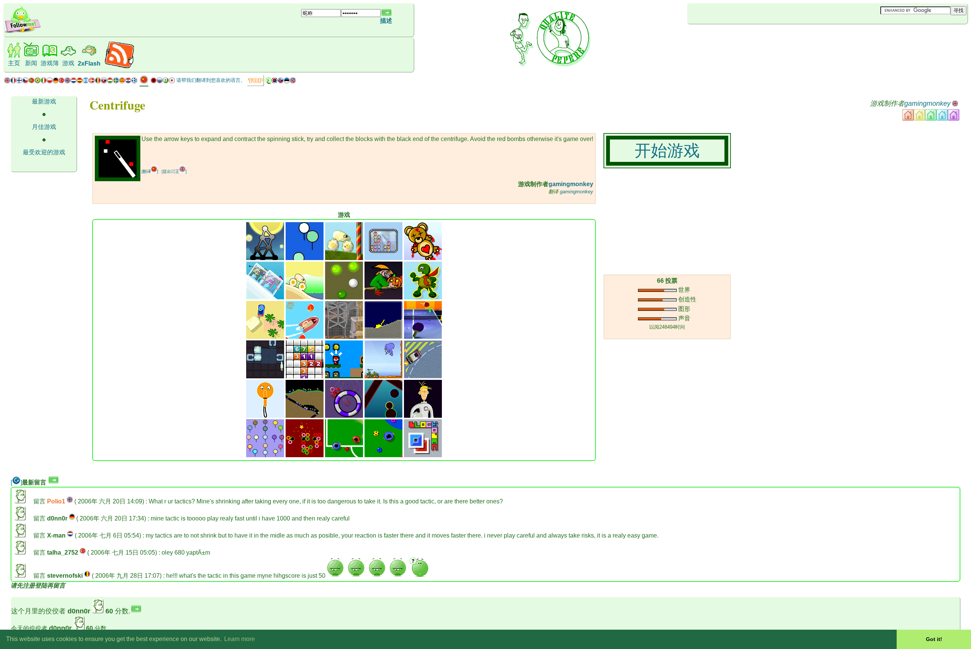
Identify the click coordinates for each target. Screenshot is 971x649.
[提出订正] (174, 171)
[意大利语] (44, 82)
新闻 (31, 63)
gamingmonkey (927, 103)
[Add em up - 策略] (305, 376)
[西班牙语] (80, 82)
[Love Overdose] (423, 258)
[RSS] (119, 67)
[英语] (7, 82)
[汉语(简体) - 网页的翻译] (144, 82)
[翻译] (149, 171)
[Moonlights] (265, 258)
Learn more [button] (239, 639)
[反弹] (344, 297)
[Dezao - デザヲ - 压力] (344, 376)
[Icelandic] (293, 82)
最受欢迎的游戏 (44, 152)
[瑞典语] (116, 82)
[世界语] (166, 82)
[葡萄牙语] (34, 82)
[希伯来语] (86, 82)
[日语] (172, 82)
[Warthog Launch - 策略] (383, 376)
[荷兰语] (74, 82)
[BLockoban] (423, 455)
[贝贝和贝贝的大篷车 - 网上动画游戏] (265, 337)
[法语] (13, 82)
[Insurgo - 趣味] (344, 337)
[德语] (55, 82)
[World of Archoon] (305, 258)
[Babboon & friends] (265, 455)
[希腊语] (134, 82)
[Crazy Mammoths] (265, 297)
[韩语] (275, 82)
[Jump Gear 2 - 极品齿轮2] (344, 258)
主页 (14, 63)
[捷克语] (25, 82)
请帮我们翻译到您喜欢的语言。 (210, 80)
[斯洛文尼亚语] (281, 82)
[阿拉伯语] (269, 82)
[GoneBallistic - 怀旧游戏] (383, 337)
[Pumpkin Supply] (383, 297)
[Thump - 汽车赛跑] (423, 376)
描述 (386, 20)
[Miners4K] (305, 415)
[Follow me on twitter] (23, 32)
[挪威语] (67, 82)
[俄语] (160, 82)
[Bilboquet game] (265, 415)
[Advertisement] (732, 36)
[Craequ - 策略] (265, 376)
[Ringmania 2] (305, 455)
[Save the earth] (423, 415)
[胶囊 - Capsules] (383, 415)
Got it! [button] (934, 639)
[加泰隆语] (122, 82)
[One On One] (344, 455)
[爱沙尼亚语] (287, 82)
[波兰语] (50, 82)
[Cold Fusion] (383, 258)
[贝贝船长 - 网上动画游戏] (305, 337)
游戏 (68, 63)
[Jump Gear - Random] (305, 297)
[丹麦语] (92, 82)
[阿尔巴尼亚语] (154, 82)
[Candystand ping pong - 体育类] (423, 337)
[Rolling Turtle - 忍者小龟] (423, 297)
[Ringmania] (344, 415)
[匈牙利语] (110, 82)
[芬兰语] (19, 82)
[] (16, 482)
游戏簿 (50, 63)
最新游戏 (44, 101)
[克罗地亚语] (128, 82)
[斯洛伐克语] (104, 82)
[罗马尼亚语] (98, 82)
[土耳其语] (61, 82)
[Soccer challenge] (383, 455)
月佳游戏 (44, 127)
